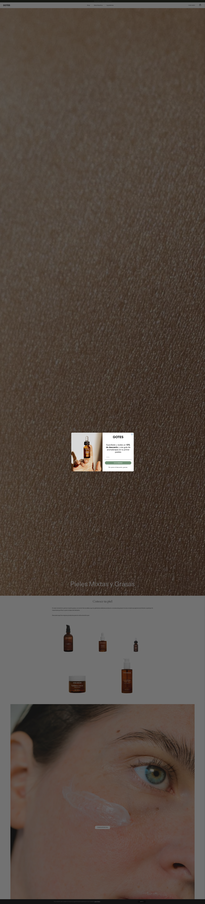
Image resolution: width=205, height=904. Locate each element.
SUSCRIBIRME (118, 463)
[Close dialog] (132, 434)
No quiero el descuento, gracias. (118, 467)
